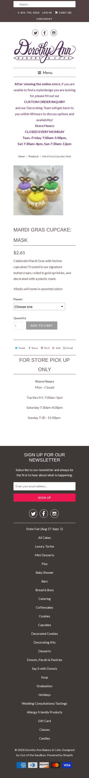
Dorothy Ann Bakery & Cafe (43, 750)
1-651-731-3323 (29, 12)
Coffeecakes (44, 607)
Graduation (44, 686)
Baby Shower (45, 572)
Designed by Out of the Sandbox (45, 752)
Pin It (46, 348)
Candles (44, 738)
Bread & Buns (44, 590)
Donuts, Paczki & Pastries (44, 660)
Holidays (44, 695)
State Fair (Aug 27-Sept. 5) (44, 529)
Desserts (44, 651)
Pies (45, 564)
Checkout (44, 18)
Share (34, 348)
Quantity (19, 318)
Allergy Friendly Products (44, 712)
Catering (44, 599)
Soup (44, 677)
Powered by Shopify (60, 755)
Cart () (64, 12)
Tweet (21, 348)
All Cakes (44, 537)
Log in (47, 12)
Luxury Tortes (44, 546)
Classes (44, 729)
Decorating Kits (45, 642)
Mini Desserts (44, 555)
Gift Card (44, 721)
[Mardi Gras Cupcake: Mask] (38, 190)
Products (33, 156)
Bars (44, 581)
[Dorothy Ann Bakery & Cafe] (44, 52)
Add (58, 348)
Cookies (44, 616)
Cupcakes (44, 625)
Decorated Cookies (44, 633)
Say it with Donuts (44, 668)
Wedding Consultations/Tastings (44, 703)
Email (70, 348)
